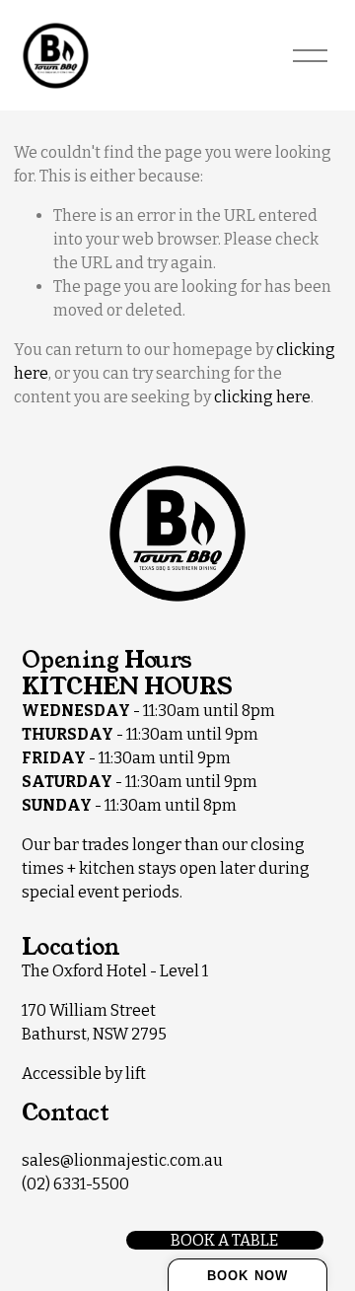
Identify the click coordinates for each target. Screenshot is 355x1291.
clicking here (262, 397)
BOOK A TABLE (224, 1240)
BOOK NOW (247, 1275)
